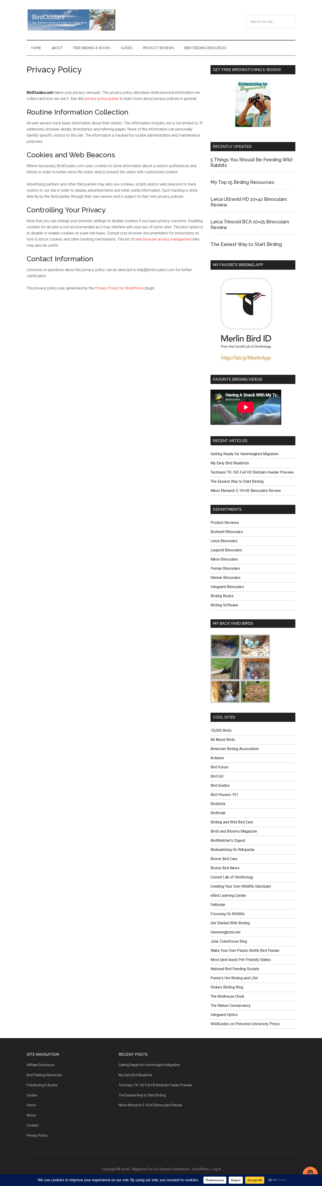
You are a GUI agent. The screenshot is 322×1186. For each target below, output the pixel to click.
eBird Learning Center (228, 895)
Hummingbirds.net (225, 932)
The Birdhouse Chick (227, 996)
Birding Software (224, 605)
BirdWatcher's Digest (228, 840)
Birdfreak (218, 813)
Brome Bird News (225, 868)
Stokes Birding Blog (227, 987)
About (31, 1115)
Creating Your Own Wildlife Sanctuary (241, 886)
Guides (32, 1095)
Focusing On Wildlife (228, 914)
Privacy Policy (37, 1135)
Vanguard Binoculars (227, 587)
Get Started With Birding (230, 923)
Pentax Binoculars (225, 568)
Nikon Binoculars (224, 559)
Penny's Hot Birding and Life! (234, 978)
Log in (216, 1169)
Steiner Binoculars (225, 577)
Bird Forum (219, 767)
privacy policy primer (102, 98)
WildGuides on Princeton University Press (245, 1024)
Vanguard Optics (224, 1014)
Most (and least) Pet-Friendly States (241, 959)
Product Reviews (225, 522)
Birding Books (222, 596)
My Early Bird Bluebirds (230, 463)
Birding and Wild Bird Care (232, 822)
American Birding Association (235, 749)
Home (31, 1105)
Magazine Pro (142, 1169)
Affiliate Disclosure (40, 1065)
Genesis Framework (174, 1169)
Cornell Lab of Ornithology (232, 877)
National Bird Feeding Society (235, 969)
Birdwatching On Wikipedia (232, 849)
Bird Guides (220, 785)
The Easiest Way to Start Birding (246, 244)
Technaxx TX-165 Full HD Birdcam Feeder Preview (252, 472)
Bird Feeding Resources (44, 1075)
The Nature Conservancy (231, 1005)
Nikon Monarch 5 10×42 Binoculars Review (246, 490)
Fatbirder (218, 904)
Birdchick (218, 804)
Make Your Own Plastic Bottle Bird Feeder (245, 950)
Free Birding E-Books (42, 1085)
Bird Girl (217, 776)
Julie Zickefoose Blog (229, 941)
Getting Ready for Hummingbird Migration (245, 454)
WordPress (200, 1169)
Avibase (217, 758)
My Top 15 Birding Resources (242, 182)
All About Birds (223, 739)
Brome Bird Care (224, 859)
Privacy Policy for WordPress (119, 288)
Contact (32, 1125)
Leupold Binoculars (226, 550)
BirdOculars (71, 20)
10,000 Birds (221, 730)
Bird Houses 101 (224, 794)
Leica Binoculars (224, 541)
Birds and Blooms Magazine (234, 831)
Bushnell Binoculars (227, 532)
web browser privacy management (163, 239)
